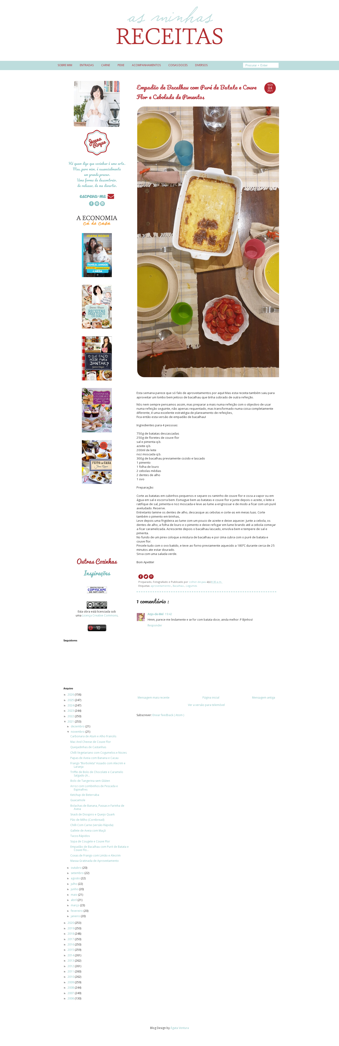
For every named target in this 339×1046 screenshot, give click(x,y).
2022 (71, 716)
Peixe (121, 65)
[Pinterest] (97, 204)
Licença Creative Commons (100, 615)
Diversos (201, 65)
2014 (71, 955)
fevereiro (77, 911)
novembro (78, 732)
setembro (77, 873)
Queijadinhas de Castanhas (88, 747)
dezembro (78, 726)
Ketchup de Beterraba (84, 795)
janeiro (76, 916)
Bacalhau (178, 585)
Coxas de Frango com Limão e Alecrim (95, 855)
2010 (71, 977)
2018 (71, 934)
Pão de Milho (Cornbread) (87, 820)
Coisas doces (177, 65)
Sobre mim (65, 65)
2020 (71, 923)
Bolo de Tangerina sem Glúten (90, 781)
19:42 (168, 614)
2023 (71, 711)
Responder (155, 625)
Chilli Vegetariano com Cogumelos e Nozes (98, 753)
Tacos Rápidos (80, 836)
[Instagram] (102, 204)
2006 (71, 998)
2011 (71, 971)
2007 (71, 993)
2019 (71, 928)
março (75, 905)
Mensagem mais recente (154, 697)
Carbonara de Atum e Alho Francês (93, 736)
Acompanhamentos (146, 65)
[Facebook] (91, 204)
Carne (105, 65)
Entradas (87, 65)
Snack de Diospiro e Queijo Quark (92, 814)
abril (74, 900)
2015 (71, 950)
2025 (71, 700)
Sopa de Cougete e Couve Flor (90, 841)
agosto (76, 878)
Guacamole (77, 800)
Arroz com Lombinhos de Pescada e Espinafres (94, 787)
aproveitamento (161, 585)
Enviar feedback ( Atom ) (168, 715)
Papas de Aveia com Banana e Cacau (94, 758)
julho (74, 884)
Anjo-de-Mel (156, 614)
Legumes (191, 585)
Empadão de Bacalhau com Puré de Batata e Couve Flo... (99, 848)
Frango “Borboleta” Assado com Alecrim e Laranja (97, 764)
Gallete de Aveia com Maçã (88, 831)
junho (75, 889)
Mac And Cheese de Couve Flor (90, 742)
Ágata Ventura (179, 1028)
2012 (71, 966)
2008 (71, 988)
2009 (71, 982)
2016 (71, 944)
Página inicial (210, 697)
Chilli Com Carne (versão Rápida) (91, 825)
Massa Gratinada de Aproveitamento (94, 861)
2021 (71, 721)
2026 (71, 694)
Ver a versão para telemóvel (206, 705)
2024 (71, 705)
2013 (71, 961)
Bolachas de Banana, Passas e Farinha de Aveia (97, 807)
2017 (71, 939)
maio (74, 895)
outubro (76, 868)
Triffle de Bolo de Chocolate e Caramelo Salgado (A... (96, 773)
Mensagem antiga (263, 697)
